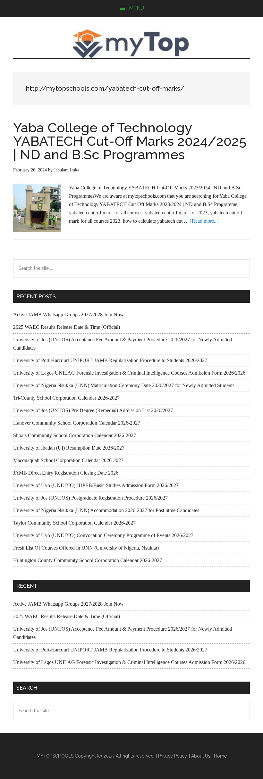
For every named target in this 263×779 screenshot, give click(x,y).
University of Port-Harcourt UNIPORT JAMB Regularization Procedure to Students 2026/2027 (110, 360)
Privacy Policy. (173, 755)
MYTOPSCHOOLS (131, 43)
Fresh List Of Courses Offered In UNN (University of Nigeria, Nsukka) (86, 548)
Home (220, 755)
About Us (200, 755)
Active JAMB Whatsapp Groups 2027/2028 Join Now (68, 314)
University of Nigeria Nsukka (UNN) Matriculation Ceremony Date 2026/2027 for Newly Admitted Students (123, 385)
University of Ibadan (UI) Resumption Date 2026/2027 (68, 448)
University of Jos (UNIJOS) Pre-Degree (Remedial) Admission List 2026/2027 (93, 410)
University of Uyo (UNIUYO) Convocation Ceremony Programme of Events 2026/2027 (103, 535)
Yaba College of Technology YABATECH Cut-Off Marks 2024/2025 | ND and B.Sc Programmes (129, 141)
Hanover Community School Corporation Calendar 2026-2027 (76, 423)
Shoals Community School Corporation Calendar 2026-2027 (74, 435)
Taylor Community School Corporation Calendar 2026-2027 (74, 523)
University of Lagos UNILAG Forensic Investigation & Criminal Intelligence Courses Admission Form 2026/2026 (129, 373)
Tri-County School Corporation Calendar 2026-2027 (66, 398)
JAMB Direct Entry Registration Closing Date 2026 (65, 473)
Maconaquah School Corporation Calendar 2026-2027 (68, 460)
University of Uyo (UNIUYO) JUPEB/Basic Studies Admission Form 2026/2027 (96, 485)
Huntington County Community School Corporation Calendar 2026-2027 (87, 560)
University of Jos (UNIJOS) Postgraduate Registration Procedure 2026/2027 (90, 498)
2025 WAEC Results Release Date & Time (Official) (66, 327)
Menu (136, 8)
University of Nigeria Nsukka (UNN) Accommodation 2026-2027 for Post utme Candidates (106, 510)
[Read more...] (204, 221)
